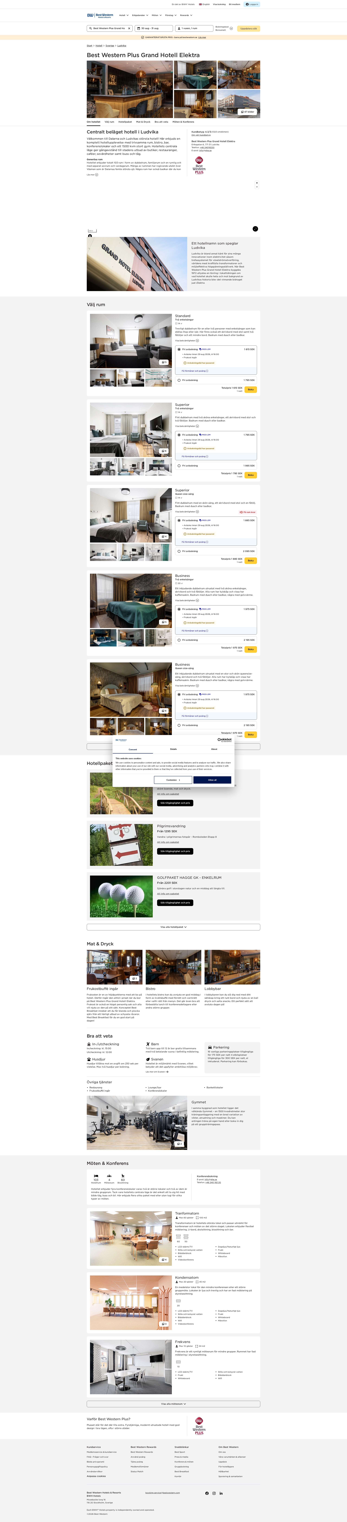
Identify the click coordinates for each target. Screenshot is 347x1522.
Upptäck (223, 1462)
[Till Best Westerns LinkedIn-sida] (220, 1493)
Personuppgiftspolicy (97, 1467)
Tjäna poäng (137, 1462)
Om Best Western (228, 1447)
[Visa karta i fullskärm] (255, 229)
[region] (173, 207)
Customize (171, 780)
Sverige (110, 45)
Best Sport (180, 1452)
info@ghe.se (205, 150)
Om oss (222, 1452)
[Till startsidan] (100, 15)
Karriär (178, 1476)
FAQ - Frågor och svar (97, 1457)
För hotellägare (226, 1467)
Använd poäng (138, 1457)
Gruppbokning (182, 1467)
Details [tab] (173, 749)
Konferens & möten (184, 1462)
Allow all (212, 780)
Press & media (181, 1457)
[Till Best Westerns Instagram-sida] (213, 1493)
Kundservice (94, 1447)
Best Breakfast (182, 1471)
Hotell (99, 45)
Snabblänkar (182, 1447)
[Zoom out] (257, 187)
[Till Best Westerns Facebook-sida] (206, 1493)
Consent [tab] (133, 749)
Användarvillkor (94, 1471)
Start (89, 45)
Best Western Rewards (143, 1447)
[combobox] (110, 28)
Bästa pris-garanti (95, 1462)
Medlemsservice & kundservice (102, 1452)
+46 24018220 (207, 147)
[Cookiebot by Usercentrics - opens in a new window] (220, 740)
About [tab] (214, 749)
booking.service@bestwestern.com (162, 1493)
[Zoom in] (257, 183)
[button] (192, 370)
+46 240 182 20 (213, 1182)
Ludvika (121, 45)
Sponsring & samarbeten (230, 1476)
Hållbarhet (224, 1471)
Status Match (137, 1471)
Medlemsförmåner (140, 1467)
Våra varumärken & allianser (232, 1457)
